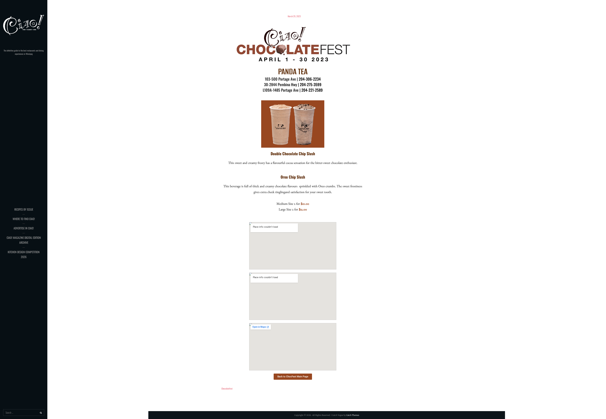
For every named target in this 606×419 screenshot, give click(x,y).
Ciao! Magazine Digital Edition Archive (24, 240)
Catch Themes (352, 415)
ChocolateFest (226, 388)
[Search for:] (23, 412)
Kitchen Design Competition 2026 (24, 254)
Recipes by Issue (23, 209)
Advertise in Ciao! (24, 228)
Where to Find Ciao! (24, 219)
